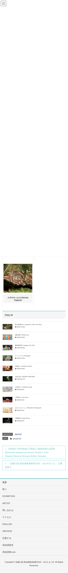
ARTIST (6, 503)
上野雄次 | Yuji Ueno (21, 397)
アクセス (6, 517)
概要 (4, 482)
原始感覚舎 (7, 545)
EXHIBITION (8, 496)
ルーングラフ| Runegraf (22, 356)
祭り (4, 489)
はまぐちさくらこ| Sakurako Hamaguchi (28, 408)
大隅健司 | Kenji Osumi (22, 418)
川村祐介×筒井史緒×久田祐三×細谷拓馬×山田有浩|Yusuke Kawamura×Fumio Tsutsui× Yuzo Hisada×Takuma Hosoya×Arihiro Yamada (30, 452)
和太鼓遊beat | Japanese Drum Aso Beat (28, 324)
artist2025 (17, 439)
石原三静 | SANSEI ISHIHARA (25, 376)
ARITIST (18, 434)
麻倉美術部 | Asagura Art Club (25, 345)
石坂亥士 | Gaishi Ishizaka (23, 366)
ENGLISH (7, 524)
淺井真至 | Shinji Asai (22, 335)
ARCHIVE (7, 531)
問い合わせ (7, 510)
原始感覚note (9, 552)
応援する (6, 538)
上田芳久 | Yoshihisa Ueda (23, 387)
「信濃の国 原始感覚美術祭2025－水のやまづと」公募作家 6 (33, 465)
